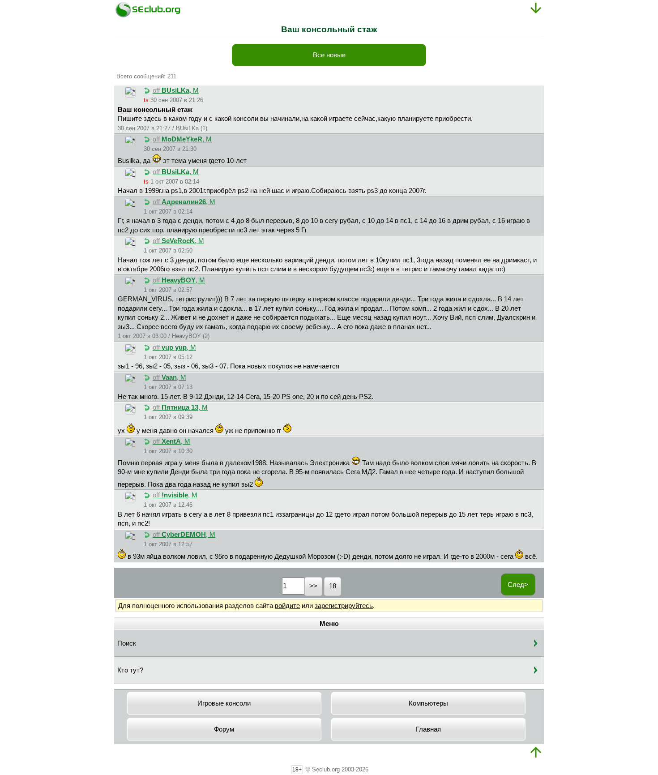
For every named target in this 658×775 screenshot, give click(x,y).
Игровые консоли (224, 703)
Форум (224, 729)
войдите (287, 605)
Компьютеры (428, 703)
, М (176, 90)
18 (332, 586)
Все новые (329, 55)
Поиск (126, 643)
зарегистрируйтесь (344, 605)
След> (518, 584)
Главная (428, 729)
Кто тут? (130, 670)
